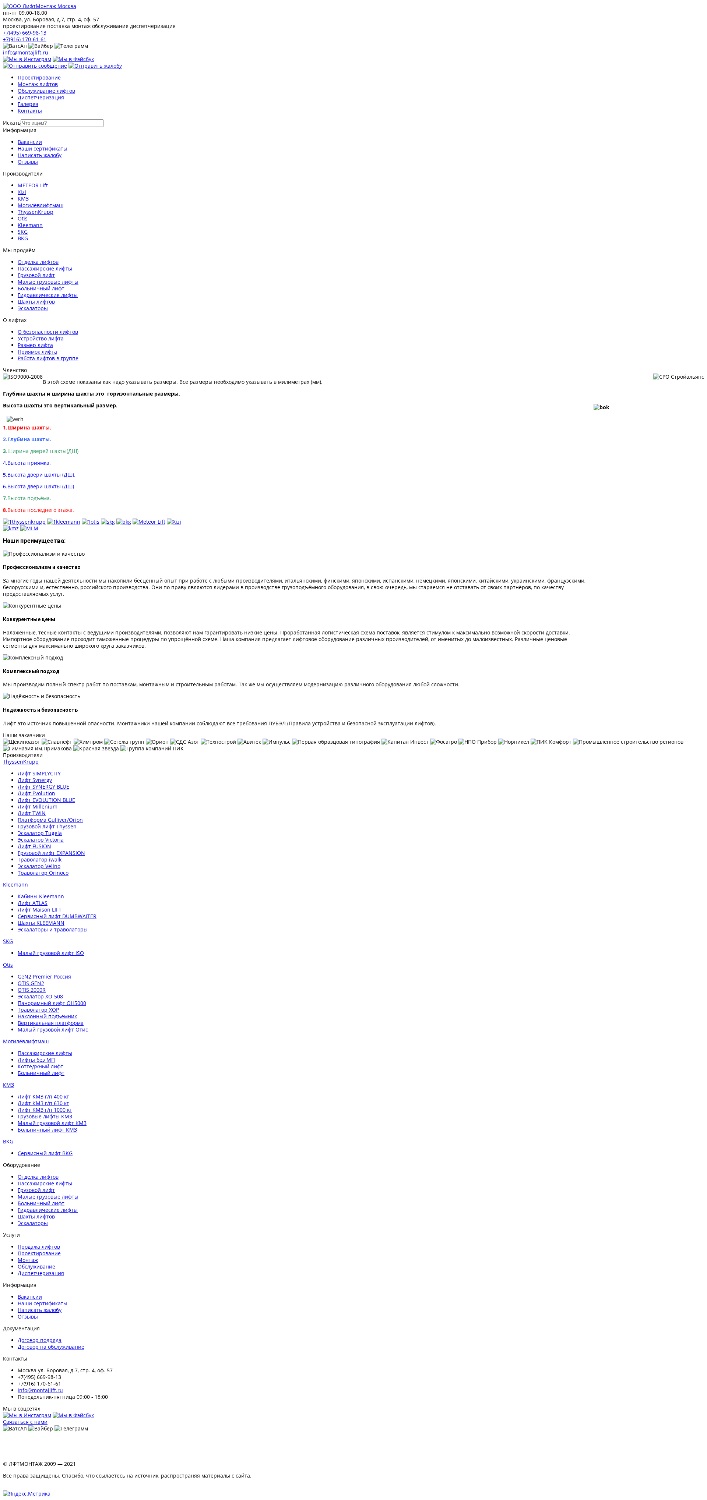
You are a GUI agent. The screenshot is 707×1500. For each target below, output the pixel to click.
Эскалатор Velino (39, 866)
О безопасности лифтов (48, 331)
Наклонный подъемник (47, 1016)
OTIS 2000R (32, 989)
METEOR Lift (33, 185)
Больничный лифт (41, 288)
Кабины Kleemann (41, 896)
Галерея (28, 103)
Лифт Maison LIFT (39, 909)
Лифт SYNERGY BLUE (43, 786)
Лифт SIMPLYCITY (39, 773)
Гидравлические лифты (48, 294)
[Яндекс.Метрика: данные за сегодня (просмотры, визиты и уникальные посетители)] (26, 1493)
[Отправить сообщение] (35, 65)
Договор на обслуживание (51, 1346)
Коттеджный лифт (40, 1066)
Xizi (22, 191)
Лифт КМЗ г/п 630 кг (43, 1103)
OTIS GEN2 (31, 983)
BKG (23, 238)
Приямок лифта (37, 351)
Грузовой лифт (36, 275)
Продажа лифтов (39, 1246)
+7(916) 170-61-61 (24, 39)
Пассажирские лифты (45, 268)
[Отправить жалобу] (95, 65)
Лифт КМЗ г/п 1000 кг (45, 1109)
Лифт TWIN (32, 813)
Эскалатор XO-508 (40, 996)
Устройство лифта (41, 338)
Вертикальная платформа (51, 1022)
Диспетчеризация (41, 97)
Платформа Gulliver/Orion (50, 819)
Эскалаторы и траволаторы (53, 929)
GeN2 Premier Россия (44, 976)
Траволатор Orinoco (43, 872)
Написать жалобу (39, 155)
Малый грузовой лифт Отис (53, 1029)
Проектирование (39, 77)
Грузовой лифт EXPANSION (51, 852)
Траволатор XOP (38, 1009)
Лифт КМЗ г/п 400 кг (43, 1096)
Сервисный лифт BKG (45, 1153)
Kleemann (30, 225)
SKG (23, 231)
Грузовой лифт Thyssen (47, 826)
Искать (12, 122)
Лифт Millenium (37, 806)
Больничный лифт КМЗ (47, 1129)
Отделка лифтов (38, 261)
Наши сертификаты (42, 148)
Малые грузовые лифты (48, 281)
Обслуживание (36, 1266)
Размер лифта (35, 345)
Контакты (30, 110)
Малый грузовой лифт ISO (51, 952)
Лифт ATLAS (33, 902)
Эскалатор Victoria (41, 839)
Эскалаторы (33, 308)
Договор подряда (39, 1340)
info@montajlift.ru (25, 52)
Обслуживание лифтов (46, 90)
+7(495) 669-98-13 (24, 32)
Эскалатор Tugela (40, 832)
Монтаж (28, 1259)
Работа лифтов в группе (48, 358)
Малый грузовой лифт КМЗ (52, 1122)
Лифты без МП (36, 1059)
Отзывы (28, 161)
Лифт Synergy (35, 779)
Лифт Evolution (36, 793)
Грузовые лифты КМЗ (45, 1116)
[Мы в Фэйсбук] (73, 59)
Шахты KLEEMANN (41, 922)
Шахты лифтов (36, 301)
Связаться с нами (25, 1421)
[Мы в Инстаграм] (27, 59)
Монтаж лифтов (38, 84)
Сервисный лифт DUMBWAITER (57, 916)
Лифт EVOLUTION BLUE (46, 799)
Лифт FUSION (34, 846)
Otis (23, 218)
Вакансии (30, 141)
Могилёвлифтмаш (40, 205)
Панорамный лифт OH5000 (52, 1003)
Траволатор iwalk (39, 859)
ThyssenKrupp (35, 211)
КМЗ (23, 198)
